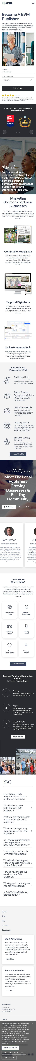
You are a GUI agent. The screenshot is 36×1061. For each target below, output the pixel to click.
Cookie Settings (9, 1057)
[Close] (32, 1024)
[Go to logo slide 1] (16, 132)
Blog (3, 916)
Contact (5, 925)
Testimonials (10, 507)
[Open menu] (33, 3)
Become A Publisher (18, 454)
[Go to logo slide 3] (19, 132)
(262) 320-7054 (6, 1011)
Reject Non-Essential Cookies (14, 1052)
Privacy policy (5, 1043)
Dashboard (6, 930)
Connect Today (18, 736)
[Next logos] (31, 132)
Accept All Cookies (10, 1047)
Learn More (10, 959)
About (4, 911)
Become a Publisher (25, 507)
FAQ (3, 921)
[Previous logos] (5, 132)
